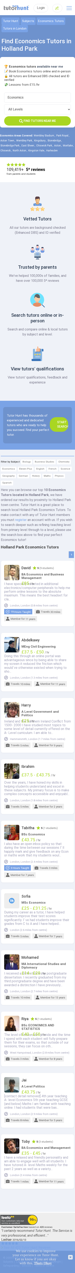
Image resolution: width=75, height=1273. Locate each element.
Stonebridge (54, 140)
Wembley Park (24, 140)
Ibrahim (27, 767)
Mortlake (68, 145)
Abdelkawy (30, 640)
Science (65, 469)
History (36, 476)
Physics (59, 476)
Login (41, 8)
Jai (23, 1080)
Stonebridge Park (9, 145)
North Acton (19, 150)
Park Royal (62, 135)
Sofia (25, 896)
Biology (26, 461)
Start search (62, 424)
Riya (25, 1019)
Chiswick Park (44, 145)
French (52, 469)
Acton (57, 145)
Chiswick (5, 150)
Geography (8, 476)
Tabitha (27, 828)
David (26, 568)
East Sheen (27, 145)
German (23, 476)
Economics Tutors (51, 21)
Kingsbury (39, 140)
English (40, 469)
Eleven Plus (25, 469)
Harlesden (52, 150)
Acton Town (7, 140)
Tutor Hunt (10, 21)
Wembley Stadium (44, 135)
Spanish (7, 482)
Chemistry (63, 461)
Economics (8, 469)
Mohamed (30, 957)
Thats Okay (43, 1263)
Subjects (28, 21)
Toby (25, 1141)
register (21, 520)
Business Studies (44, 461)
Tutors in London (14, 28)
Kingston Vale (36, 150)
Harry (26, 705)
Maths (47, 476)
